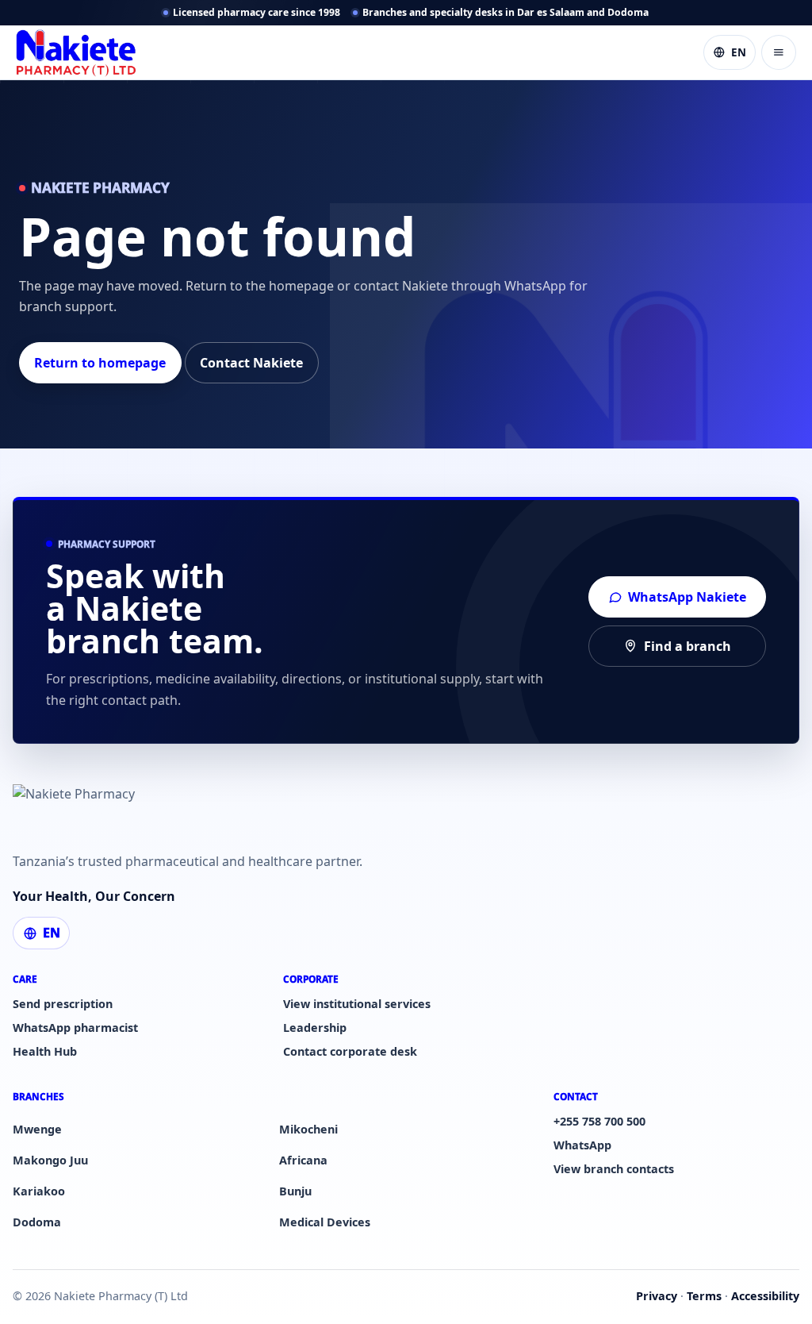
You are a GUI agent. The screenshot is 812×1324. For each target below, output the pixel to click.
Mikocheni (308, 1129)
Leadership (315, 1027)
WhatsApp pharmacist (75, 1027)
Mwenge (37, 1129)
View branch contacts (613, 1168)
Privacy (656, 1295)
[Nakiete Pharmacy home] (76, 52)
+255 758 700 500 (599, 1121)
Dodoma (37, 1222)
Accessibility (765, 1295)
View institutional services (357, 1003)
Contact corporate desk (350, 1051)
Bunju (295, 1191)
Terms (704, 1295)
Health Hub (45, 1051)
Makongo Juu (50, 1160)
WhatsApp (582, 1145)
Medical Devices (324, 1222)
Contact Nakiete (251, 362)
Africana (303, 1160)
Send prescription (63, 1003)
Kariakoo (39, 1191)
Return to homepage (100, 362)
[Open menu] (778, 52)
